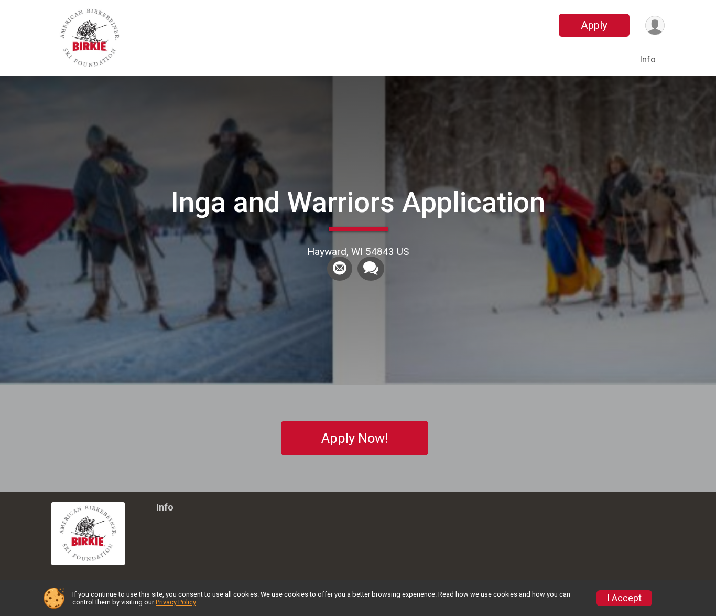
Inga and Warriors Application (358, 202)
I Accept (624, 598)
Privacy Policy (176, 602)
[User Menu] (655, 25)
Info (647, 59)
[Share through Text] (370, 269)
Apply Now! (354, 438)
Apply (594, 25)
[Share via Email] (339, 269)
